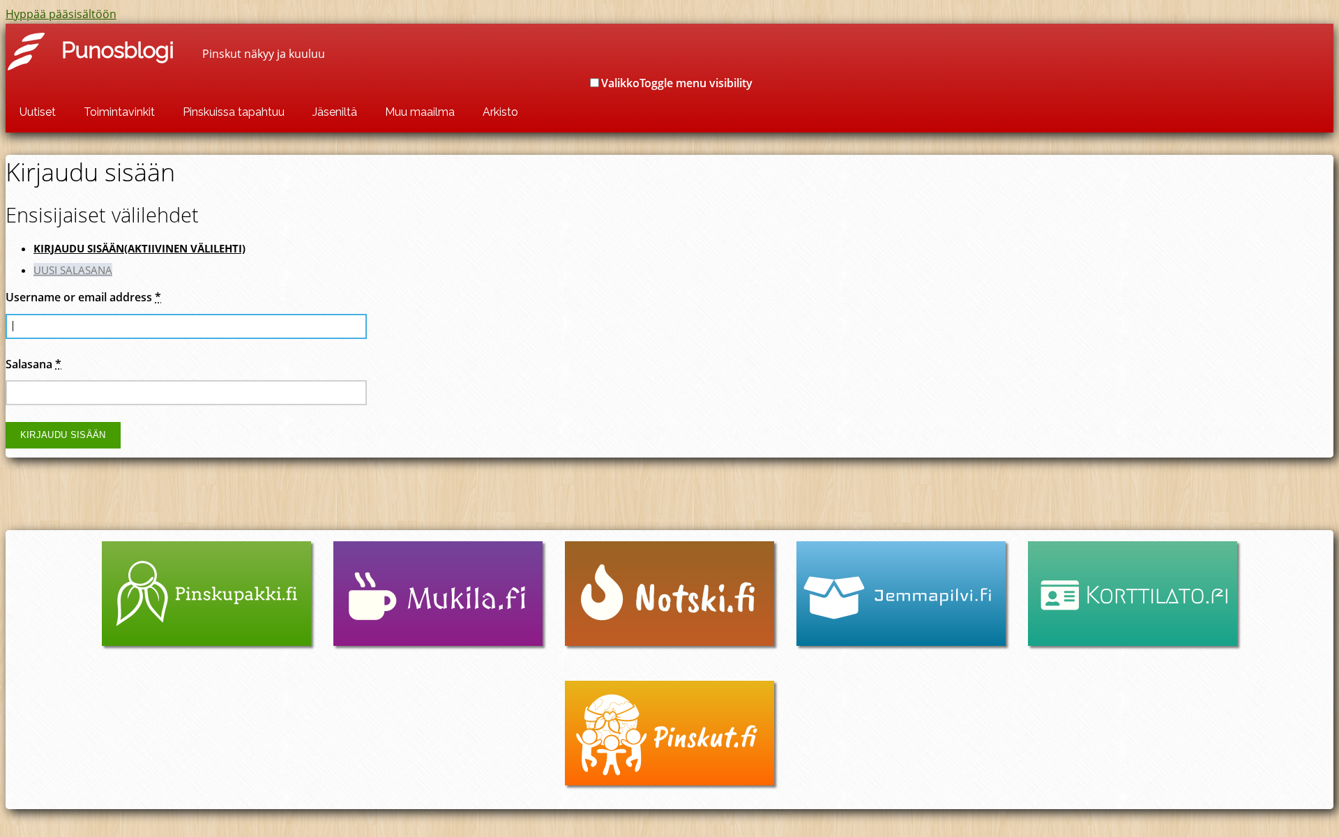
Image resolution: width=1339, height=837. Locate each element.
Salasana (33, 364)
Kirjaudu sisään (139, 248)
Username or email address (83, 297)
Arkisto (500, 112)
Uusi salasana (72, 270)
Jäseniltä (334, 112)
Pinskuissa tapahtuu (234, 112)
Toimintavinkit (119, 112)
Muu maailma (420, 112)
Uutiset (38, 112)
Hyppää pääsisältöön (61, 14)
